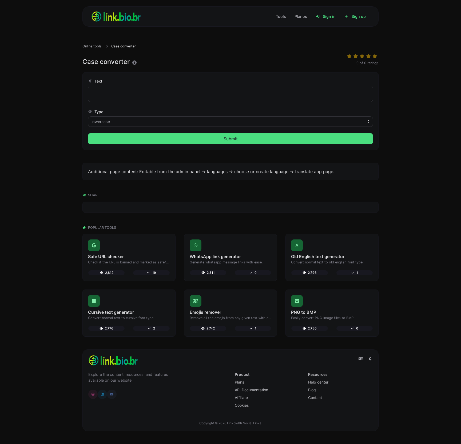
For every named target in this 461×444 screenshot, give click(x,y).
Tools (281, 16)
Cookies (242, 405)
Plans (239, 382)
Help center (318, 382)
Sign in (329, 16)
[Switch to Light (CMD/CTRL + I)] (370, 358)
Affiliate (241, 397)
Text (97, 81)
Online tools (92, 46)
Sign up (358, 16)
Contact (315, 397)
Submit (231, 138)
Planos (301, 16)
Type (98, 111)
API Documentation (251, 390)
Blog (312, 390)
